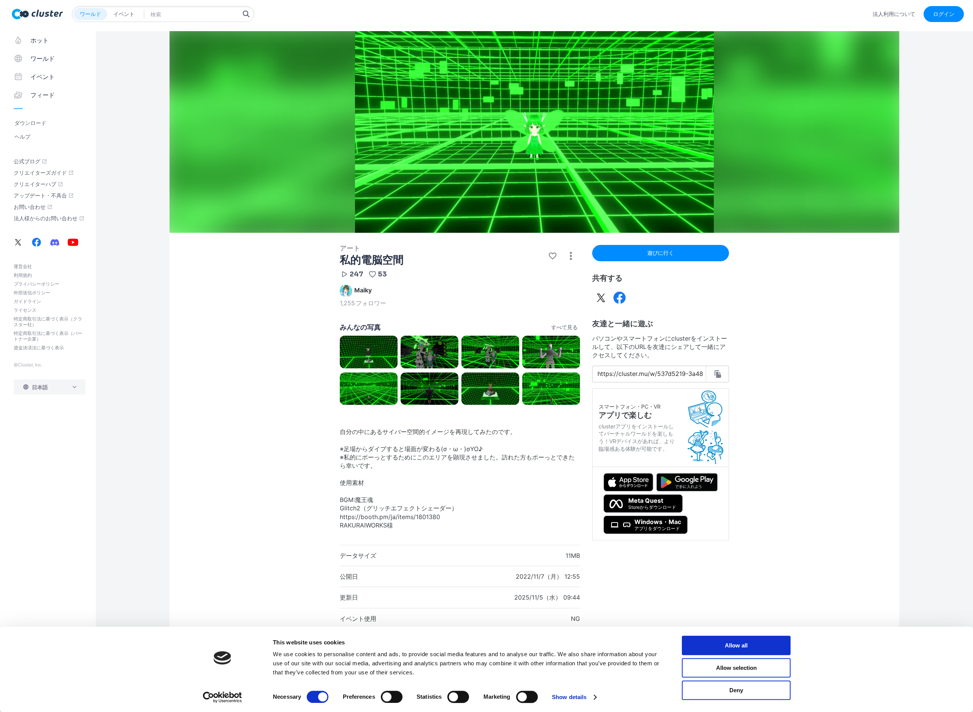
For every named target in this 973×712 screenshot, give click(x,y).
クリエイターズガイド (40, 172)
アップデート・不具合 (40, 195)
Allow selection (736, 668)
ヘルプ (22, 136)
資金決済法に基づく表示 (39, 347)
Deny (736, 690)
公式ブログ (27, 161)
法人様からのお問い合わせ (46, 218)
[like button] (553, 256)
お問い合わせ (30, 207)
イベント (124, 14)
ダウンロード (30, 123)
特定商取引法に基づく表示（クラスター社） (48, 321)
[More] (571, 256)
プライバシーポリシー (36, 284)
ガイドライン (27, 301)
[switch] (392, 697)
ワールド (90, 14)
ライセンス (25, 310)
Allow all (736, 645)
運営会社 (23, 266)
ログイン (943, 14)
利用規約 (23, 275)
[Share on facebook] (619, 298)
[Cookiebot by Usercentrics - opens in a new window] (222, 697)
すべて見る (564, 327)
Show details (569, 697)
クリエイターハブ (35, 184)
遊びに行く (660, 252)
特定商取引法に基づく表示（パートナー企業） (48, 336)
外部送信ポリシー (32, 292)
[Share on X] (601, 298)
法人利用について (894, 14)
